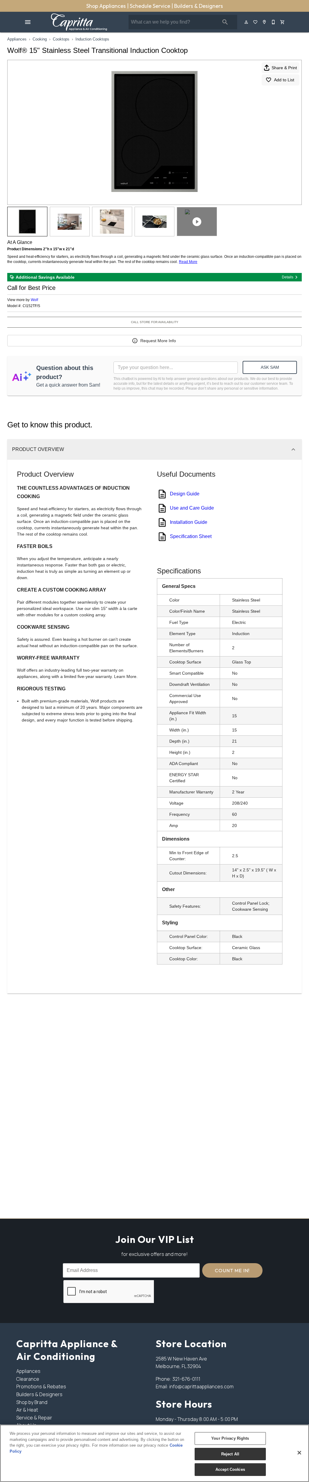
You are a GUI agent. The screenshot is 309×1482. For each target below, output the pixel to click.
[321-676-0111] (274, 22)
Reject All (230, 1454)
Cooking (40, 39)
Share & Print (284, 67)
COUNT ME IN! (232, 1270)
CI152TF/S (31, 306)
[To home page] (79, 22)
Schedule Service (150, 5)
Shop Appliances (106, 5)
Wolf (34, 300)
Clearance (27, 1379)
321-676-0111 (186, 1379)
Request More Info (158, 340)
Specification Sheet (191, 536)
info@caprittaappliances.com (201, 1386)
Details (287, 277)
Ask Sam (270, 367)
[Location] (265, 22)
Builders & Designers (198, 5)
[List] (256, 22)
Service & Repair (34, 1417)
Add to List (284, 79)
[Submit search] (225, 22)
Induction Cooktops (92, 39)
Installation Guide (188, 522)
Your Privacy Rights (230, 1438)
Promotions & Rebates (41, 1386)
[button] (27, 22)
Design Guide (184, 493)
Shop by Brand (31, 1402)
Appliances (17, 39)
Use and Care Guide (192, 508)
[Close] (299, 1452)
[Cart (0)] (283, 22)
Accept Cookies (230, 1469)
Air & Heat (27, 1409)
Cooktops (61, 39)
